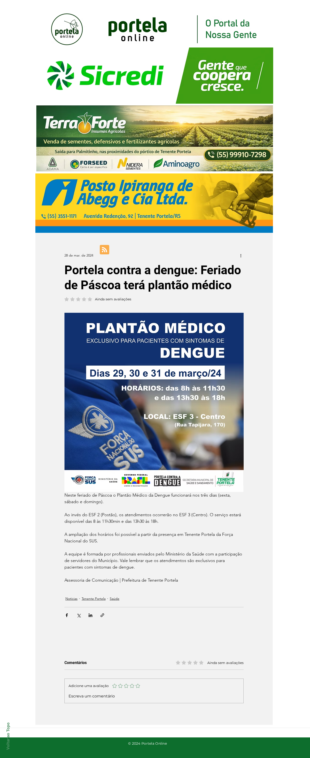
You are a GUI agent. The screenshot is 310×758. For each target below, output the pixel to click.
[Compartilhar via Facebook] (66, 615)
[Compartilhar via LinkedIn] (90, 615)
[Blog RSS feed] (104, 250)
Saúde (114, 598)
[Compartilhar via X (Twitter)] (78, 615)
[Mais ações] (241, 255)
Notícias (71, 598)
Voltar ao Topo (8, 736)
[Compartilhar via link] (102, 615)
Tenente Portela (94, 598)
